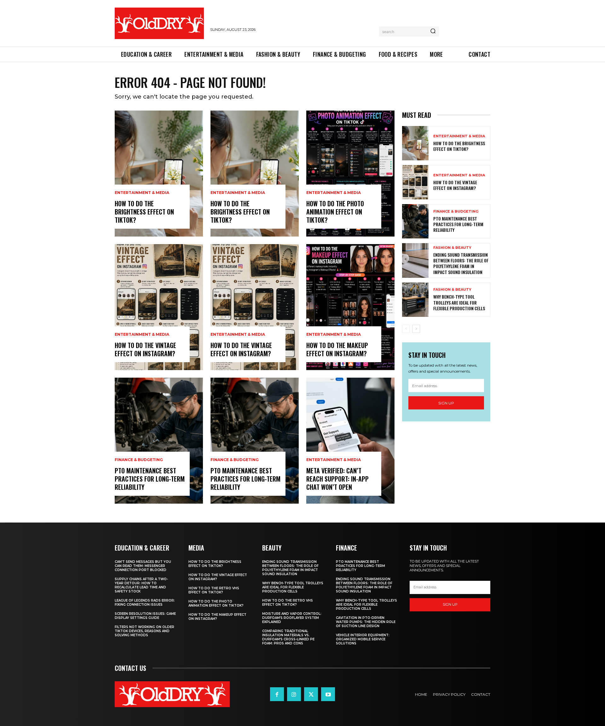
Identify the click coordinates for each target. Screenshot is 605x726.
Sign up (446, 403)
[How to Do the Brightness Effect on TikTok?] (159, 174)
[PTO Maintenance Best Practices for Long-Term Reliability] (159, 441)
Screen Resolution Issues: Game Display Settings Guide (145, 616)
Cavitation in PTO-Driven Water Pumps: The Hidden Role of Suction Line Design (365, 622)
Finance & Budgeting (139, 460)
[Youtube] (328, 694)
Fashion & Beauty (452, 247)
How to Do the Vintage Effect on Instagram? (145, 349)
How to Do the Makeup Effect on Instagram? (337, 349)
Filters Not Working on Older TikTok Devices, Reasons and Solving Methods (144, 631)
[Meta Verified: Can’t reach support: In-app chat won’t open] (350, 441)
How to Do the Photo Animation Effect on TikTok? (335, 212)
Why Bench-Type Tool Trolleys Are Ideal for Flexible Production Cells (459, 302)
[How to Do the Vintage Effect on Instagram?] (159, 307)
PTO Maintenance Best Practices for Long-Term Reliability (150, 479)
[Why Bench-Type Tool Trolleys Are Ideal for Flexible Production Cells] (415, 300)
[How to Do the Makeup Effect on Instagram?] (350, 307)
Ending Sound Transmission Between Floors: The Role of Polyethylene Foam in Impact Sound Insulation (460, 263)
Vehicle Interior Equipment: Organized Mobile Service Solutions (362, 639)
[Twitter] (311, 694)
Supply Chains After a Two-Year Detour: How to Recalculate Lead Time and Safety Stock (141, 585)
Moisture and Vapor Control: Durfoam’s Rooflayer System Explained (291, 618)
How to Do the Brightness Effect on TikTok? (144, 212)
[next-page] (416, 329)
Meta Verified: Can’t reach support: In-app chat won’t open (337, 479)
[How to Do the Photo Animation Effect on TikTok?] (350, 174)
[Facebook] (277, 694)
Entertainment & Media (142, 193)
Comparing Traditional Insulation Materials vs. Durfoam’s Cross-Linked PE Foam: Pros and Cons (288, 637)
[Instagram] (294, 694)
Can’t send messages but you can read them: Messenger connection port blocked (143, 566)
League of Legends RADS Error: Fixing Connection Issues (145, 602)
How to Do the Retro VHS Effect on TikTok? (213, 590)
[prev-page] (406, 329)
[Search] (433, 31)
